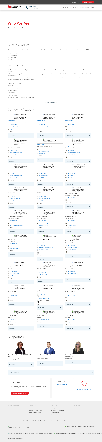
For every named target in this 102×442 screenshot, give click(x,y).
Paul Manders (41, 120)
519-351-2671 (13, 271)
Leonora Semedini (43, 249)
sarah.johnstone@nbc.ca (45, 223)
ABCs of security (36, 420)
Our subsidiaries (55, 412)
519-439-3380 (71, 245)
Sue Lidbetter (42, 200)
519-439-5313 (42, 220)
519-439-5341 (42, 124)
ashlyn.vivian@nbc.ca (15, 198)
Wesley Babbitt (70, 169)
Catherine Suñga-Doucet (16, 225)
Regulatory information (35, 410)
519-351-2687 (42, 272)
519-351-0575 (71, 173)
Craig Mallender (70, 146)
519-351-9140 (13, 243)
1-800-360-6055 (62, 384)
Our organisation (55, 408)
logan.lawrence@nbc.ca (74, 297)
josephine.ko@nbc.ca (44, 298)
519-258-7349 (13, 295)
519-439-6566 (13, 124)
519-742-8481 (13, 220)
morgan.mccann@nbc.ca (74, 247)
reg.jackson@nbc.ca (15, 126)
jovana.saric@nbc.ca (73, 273)
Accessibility (43, 420)
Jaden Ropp (40, 144)
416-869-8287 (42, 294)
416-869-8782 (13, 150)
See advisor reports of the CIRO (15, 438)
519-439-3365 (13, 319)
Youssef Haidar (12, 169)
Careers (53, 415)
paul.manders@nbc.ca (44, 126)
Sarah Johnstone (43, 225)
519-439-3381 (71, 295)
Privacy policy (19, 420)
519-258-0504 (13, 173)
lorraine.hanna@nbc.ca (15, 297)
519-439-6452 (42, 173)
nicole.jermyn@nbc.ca (15, 321)
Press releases (76, 408)
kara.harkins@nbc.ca (15, 248)
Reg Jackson (11, 120)
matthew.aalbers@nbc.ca (74, 223)
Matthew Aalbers (72, 225)
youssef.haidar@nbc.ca (16, 175)
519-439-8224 (42, 196)
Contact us (11, 408)
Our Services (80, 7)
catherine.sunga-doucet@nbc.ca (18, 223)
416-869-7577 (42, 245)
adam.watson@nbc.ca (73, 126)
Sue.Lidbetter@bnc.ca (44, 198)
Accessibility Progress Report (53, 420)
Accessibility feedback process (68, 420)
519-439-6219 (13, 196)
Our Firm (92, 7)
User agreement (11, 420)
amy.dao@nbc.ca (14, 273)
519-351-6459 (71, 319)
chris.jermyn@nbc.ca (73, 200)
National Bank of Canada (57, 410)
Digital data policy (27, 420)
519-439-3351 (42, 149)
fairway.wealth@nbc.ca (84, 389)
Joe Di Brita (40, 169)
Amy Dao (12, 275)
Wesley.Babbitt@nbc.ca (74, 177)
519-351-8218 (71, 124)
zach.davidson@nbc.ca (16, 152)
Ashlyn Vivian (13, 200)
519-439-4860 (71, 197)
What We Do (73, 7)
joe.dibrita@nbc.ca (43, 175)
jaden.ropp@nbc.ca (44, 151)
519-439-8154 (71, 220)
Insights (87, 7)
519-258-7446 (71, 271)
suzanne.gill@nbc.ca (44, 319)
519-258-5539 (71, 175)
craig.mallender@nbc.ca (74, 152)
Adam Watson (69, 120)
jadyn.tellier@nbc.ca (73, 321)
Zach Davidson (12, 146)
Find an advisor (33, 408)
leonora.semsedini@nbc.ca (46, 247)
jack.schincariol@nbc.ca (45, 274)
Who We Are (65, 7)
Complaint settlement (35, 412)
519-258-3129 (71, 150)
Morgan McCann (72, 249)
